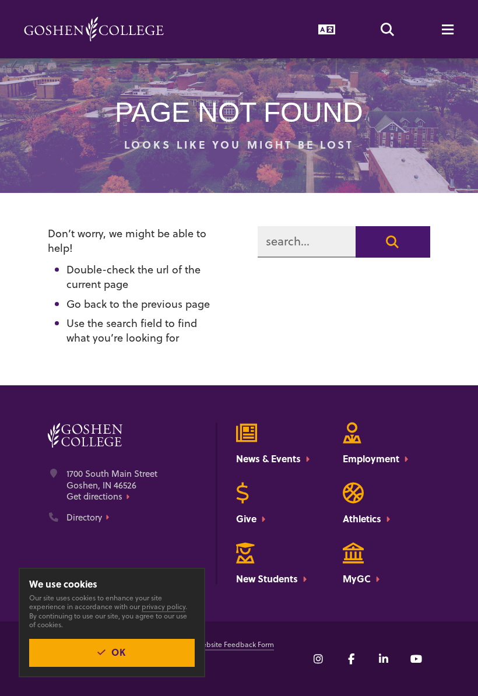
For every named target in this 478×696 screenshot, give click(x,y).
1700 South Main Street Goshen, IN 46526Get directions (111, 485)
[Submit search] (393, 242)
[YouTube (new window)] (416, 659)
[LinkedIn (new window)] (384, 659)
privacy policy (163, 606)
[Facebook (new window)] (351, 659)
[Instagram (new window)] (318, 659)
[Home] (94, 29)
